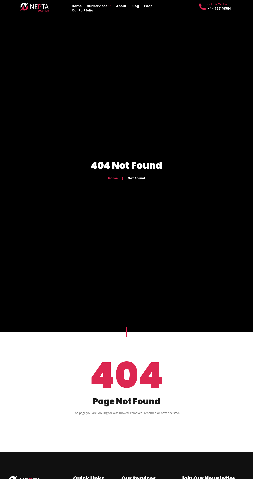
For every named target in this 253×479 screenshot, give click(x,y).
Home (77, 6)
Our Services (97, 6)
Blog (135, 6)
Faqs (148, 6)
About (121, 6)
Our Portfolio (82, 10)
